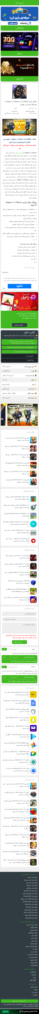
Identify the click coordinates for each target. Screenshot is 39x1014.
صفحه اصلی (34, 992)
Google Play (29, 363)
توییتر (34, 983)
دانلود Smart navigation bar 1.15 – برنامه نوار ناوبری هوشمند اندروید (17, 534)
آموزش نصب (29, 359)
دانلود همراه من (33, 962)
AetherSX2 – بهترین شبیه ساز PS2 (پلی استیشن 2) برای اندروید (17, 585)
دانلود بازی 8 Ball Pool (31, 910)
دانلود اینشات (33, 949)
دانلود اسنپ (34, 943)
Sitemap (34, 1000)
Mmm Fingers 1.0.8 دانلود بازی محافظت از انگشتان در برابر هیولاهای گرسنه (17, 593)
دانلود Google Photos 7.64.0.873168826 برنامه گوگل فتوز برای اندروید (17, 747)
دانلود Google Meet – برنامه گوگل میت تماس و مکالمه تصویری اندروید (16, 755)
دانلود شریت (33, 957)
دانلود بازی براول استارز (31, 915)
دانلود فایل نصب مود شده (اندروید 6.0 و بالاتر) (20, 350)
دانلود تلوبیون (33, 965)
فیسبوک (33, 980)
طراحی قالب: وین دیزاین (18, 1006)
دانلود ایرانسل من (32, 960)
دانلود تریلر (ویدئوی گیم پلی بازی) (23, 355)
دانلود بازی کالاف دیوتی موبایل (29, 904)
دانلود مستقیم (18, 328)
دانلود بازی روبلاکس (31, 893)
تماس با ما (34, 998)
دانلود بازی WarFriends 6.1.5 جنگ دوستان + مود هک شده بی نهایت (16, 484)
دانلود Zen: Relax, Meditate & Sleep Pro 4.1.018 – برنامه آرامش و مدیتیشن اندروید (17, 526)
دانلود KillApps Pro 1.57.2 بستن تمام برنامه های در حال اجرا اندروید (16, 764)
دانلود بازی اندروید (32, 882)
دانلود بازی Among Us (31, 912)
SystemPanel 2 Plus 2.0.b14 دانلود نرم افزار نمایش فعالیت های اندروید (16, 501)
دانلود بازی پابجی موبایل (30, 885)
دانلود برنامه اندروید (32, 930)
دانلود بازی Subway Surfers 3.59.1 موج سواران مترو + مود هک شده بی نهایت (17, 822)
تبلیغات (35, 995)
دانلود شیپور (34, 968)
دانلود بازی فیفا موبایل (31, 923)
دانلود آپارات (34, 971)
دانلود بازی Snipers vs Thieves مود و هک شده (24, 283)
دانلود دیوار (34, 941)
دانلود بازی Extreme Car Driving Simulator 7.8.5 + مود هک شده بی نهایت (16, 856)
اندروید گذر (19, 2)
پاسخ (3, 652)
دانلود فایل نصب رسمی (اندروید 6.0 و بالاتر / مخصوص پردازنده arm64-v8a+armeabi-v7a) (21, 345)
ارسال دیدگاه (18, 645)
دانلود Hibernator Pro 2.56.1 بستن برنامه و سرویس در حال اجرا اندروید (16, 772)
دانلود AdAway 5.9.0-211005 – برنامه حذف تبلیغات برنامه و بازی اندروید (16, 543)
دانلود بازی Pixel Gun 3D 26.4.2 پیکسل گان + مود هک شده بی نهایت (16, 467)
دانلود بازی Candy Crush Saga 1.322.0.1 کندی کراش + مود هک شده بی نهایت (15, 813)
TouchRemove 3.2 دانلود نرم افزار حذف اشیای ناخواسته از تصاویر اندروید (18, 509)
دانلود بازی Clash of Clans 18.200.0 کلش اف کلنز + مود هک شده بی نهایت (16, 847)
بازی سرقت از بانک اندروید (25, 281)
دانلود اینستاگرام (33, 938)
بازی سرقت (17, 153)
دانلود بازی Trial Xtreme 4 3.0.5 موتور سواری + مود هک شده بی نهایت (16, 805)
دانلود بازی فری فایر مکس (30, 899)
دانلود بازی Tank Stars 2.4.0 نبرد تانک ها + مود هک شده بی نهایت (16, 601)
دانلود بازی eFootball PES (30, 901)
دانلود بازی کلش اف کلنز (31, 918)
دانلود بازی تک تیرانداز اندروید (8, 283)
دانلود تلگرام (34, 933)
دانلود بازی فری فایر (32, 888)
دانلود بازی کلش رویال (31, 920)
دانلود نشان (34, 946)
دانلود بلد (34, 954)
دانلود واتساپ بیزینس (31, 952)
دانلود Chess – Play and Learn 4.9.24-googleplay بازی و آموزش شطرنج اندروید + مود (17, 865)
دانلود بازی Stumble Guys (29, 896)
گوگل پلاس (32, 985)
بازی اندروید (15, 113)
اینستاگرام (33, 977)
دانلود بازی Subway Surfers (29, 907)
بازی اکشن (8, 113)
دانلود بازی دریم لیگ (31, 891)
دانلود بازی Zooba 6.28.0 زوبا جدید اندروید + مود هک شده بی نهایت (16, 442)
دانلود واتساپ (33, 935)
